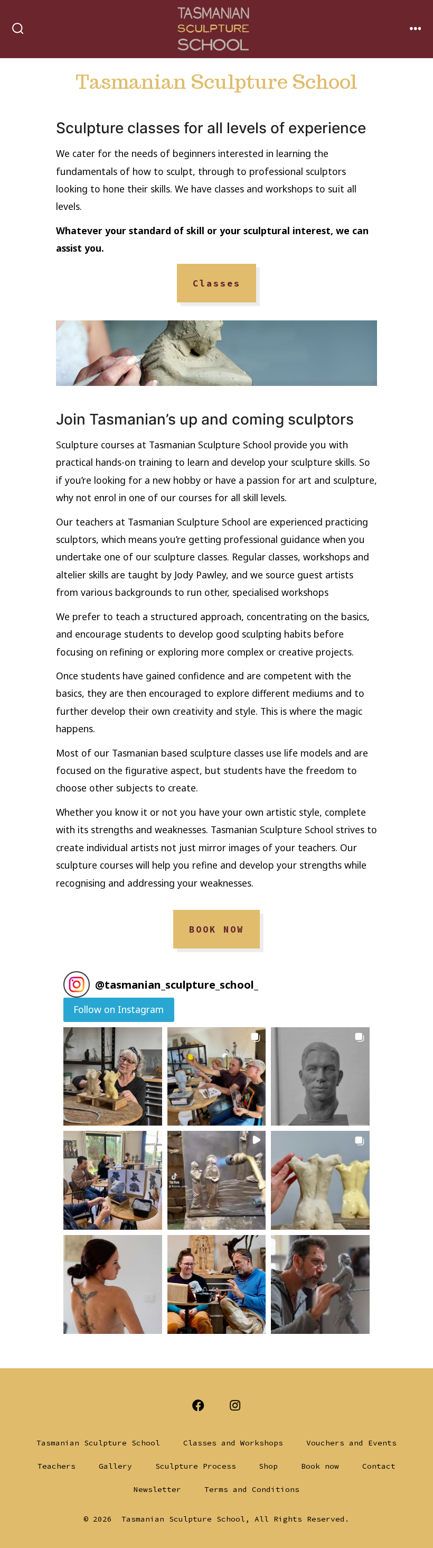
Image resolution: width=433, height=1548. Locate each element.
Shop (268, 1466)
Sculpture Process (195, 1466)
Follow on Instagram (118, 1009)
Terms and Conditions (251, 1489)
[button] (112, 1076)
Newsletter (157, 1489)
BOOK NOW (216, 929)
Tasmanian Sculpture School (98, 1443)
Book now (320, 1466)
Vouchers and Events (351, 1443)
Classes (217, 283)
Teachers (56, 1466)
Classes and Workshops (233, 1443)
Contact (379, 1466)
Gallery (115, 1466)
